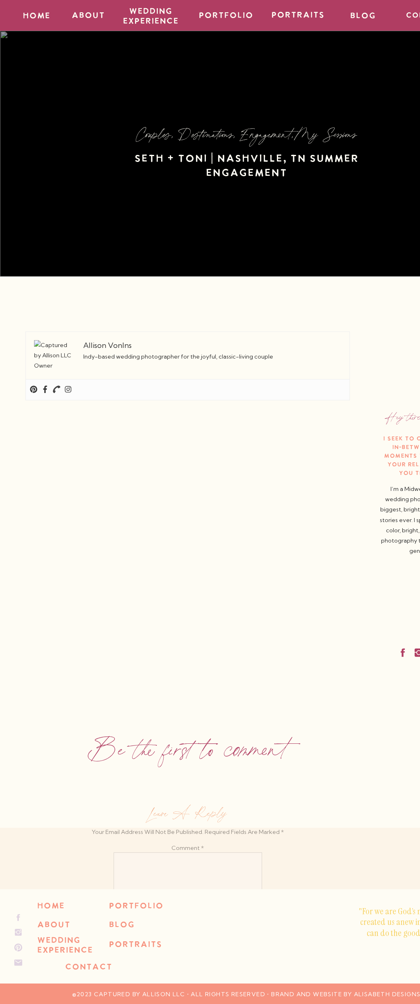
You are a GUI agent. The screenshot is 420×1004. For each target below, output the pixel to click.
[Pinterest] (33, 390)
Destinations (205, 133)
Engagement (266, 133)
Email (187, 976)
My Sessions (327, 133)
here (83, 319)
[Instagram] (68, 390)
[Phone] (56, 390)
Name (187, 950)
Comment (187, 848)
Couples (153, 133)
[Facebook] (45, 390)
